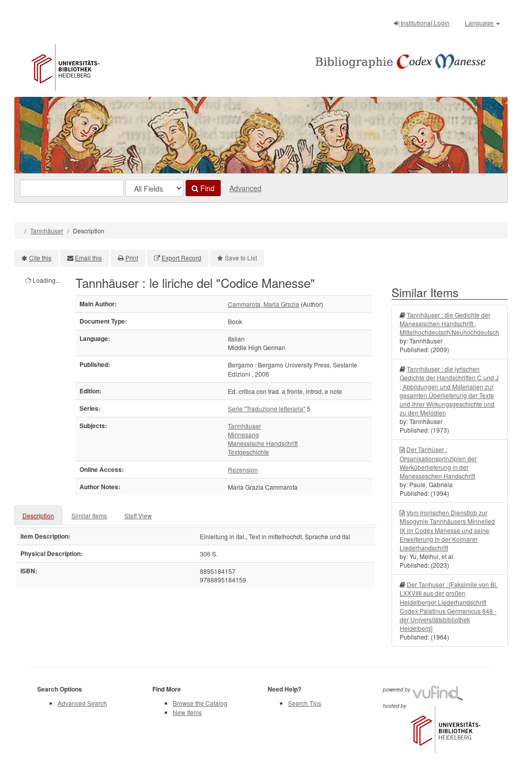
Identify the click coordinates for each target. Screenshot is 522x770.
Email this (88, 257)
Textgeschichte (248, 451)
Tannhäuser (46, 230)
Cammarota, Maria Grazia (263, 304)
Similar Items (89, 515)
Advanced (245, 188)
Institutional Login (424, 22)
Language (480, 22)
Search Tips (304, 703)
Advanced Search (82, 703)
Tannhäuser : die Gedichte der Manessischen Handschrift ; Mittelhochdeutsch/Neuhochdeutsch (449, 323)
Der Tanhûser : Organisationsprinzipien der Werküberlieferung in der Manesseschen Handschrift (438, 462)
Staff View (138, 515)
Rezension (243, 469)
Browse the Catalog (200, 703)
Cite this (40, 257)
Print (131, 257)
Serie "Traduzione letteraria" (266, 408)
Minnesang (243, 434)
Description (38, 515)
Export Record (181, 257)
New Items (187, 712)
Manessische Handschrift (263, 443)
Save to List (241, 257)
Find (206, 188)
